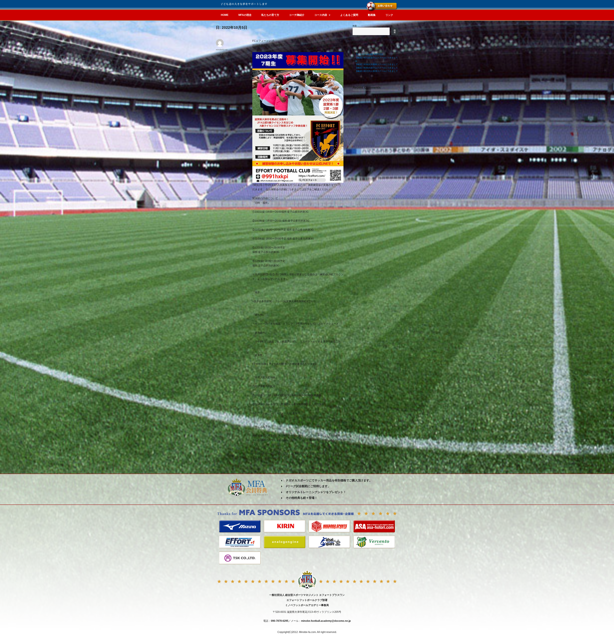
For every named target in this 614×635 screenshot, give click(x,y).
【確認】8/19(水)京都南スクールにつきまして (376, 64)
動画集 (372, 15)
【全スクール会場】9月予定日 (369, 54)
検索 (355, 26)
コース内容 (320, 15)
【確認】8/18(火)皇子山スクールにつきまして (376, 68)
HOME (224, 15)
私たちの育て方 (270, 15)
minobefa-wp (222, 49)
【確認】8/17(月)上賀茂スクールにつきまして (376, 71)
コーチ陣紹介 (296, 15)
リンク (389, 15)
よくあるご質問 (349, 15)
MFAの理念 (245, 15)
